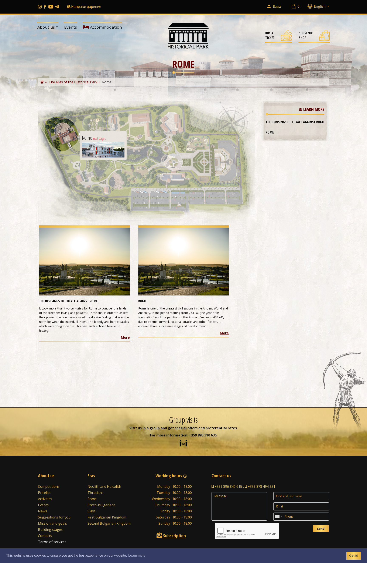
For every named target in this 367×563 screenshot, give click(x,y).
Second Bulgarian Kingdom (109, 523)
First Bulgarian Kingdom (107, 517)
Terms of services (52, 541)
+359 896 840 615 (228, 486)
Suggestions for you (54, 517)
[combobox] (278, 516)
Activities (45, 498)
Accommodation (105, 27)
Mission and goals (52, 523)
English (320, 6)
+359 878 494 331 (261, 486)
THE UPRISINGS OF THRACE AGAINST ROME (295, 122)
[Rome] (183, 261)
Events (70, 27)
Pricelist (44, 492)
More (125, 337)
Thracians (95, 492)
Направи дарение (86, 6)
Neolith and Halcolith (104, 486)
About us (46, 27)
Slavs (92, 511)
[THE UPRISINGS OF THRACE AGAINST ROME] (84, 261)
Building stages (50, 529)
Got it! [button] (353, 555)
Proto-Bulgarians (101, 505)
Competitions (48, 486)
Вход (277, 6)
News (42, 511)
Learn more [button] (136, 555)
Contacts (45, 535)
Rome (270, 132)
